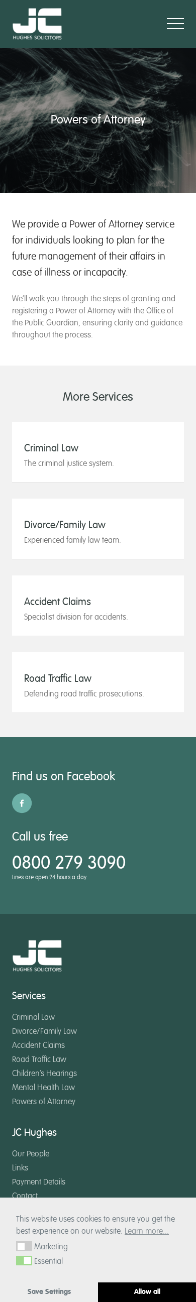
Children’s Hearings (44, 1074)
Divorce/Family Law (44, 1032)
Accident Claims (38, 1046)
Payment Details (38, 1182)
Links (20, 1168)
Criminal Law (33, 1018)
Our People (30, 1154)
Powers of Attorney (43, 1102)
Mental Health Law (43, 1088)
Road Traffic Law (39, 1060)
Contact (25, 1197)
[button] (24, 1246)
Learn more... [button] (147, 1232)
